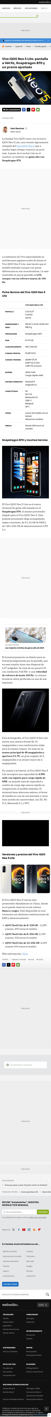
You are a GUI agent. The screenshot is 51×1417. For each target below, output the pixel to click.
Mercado (30, 1261)
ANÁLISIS (6, 8)
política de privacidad (37, 1217)
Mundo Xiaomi (9, 1333)
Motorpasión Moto (33, 1355)
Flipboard (33, 109)
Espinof (29, 1338)
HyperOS (18, 46)
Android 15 (30, 1276)
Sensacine (30, 1335)
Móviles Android (19, 959)
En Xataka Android (12, 645)
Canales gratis (40, 46)
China (28, 46)
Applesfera (7, 1325)
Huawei (6, 1266)
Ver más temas (10, 1284)
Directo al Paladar (10, 1351)
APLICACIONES (31, 8)
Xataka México (9, 1388)
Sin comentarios (13, 109)
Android (8, 46)
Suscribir (42, 1212)
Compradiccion (9, 1375)
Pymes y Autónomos (34, 1371)
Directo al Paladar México (13, 1399)
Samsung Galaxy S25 (29, 1192)
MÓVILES (17, 8)
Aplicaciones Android (12, 1256)
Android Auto (8, 1276)
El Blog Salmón (32, 1368)
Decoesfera (7, 1371)
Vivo (25, 953)
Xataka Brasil (8, 1392)
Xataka (6, 1318)
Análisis (29, 1251)
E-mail (38, 109)
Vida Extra (30, 1322)
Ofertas (29, 1271)
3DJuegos (30, 1318)
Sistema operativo (10, 1261)
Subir (41, 1305)
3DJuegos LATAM (33, 1388)
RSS (34, 1229)
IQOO (41, 959)
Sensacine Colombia (34, 1395)
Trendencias (8, 1368)
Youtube (24, 1229)
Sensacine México (33, 1392)
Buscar (47, 1294)
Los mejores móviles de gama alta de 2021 (24, 647)
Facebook (24, 109)
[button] (19, 128)
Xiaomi (6, 1271)
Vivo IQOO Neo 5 (25, 145)
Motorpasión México (34, 1399)
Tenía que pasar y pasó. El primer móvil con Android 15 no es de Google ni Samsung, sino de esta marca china (27, 1185)
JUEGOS (44, 8)
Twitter (28, 109)
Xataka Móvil (8, 1322)
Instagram (29, 1229)
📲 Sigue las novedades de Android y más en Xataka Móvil (25, 40)
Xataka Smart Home (11, 1329)
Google (29, 1266)
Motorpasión (31, 1351)
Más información (41, 1414)
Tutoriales (30, 1256)
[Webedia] (45, 2)
